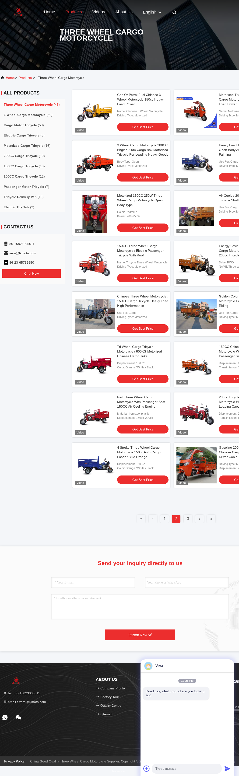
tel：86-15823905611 (23, 693)
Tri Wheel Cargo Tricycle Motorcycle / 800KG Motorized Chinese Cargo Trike (139, 351)
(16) (27, 145)
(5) (24, 135)
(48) (32, 104)
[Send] (227, 768)
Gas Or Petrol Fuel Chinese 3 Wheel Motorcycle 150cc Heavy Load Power (140, 99)
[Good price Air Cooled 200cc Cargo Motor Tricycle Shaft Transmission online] (196, 213)
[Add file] (146, 768)
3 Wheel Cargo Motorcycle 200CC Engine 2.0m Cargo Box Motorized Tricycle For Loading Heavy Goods (142, 149)
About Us (124, 12)
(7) (26, 187)
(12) (24, 176)
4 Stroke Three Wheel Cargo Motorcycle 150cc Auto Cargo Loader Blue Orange (139, 452)
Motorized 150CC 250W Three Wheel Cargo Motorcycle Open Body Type (140, 200)
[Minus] (227, 666)
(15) (24, 197)
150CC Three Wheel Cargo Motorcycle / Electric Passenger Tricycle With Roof (140, 250)
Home (49, 12)
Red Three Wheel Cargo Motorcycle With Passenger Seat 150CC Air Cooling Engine (141, 401)
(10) (24, 156)
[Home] (18, 12)
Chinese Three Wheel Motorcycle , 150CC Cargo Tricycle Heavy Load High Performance (142, 301)
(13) (24, 166)
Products (73, 12)
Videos (98, 12)
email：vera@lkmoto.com (26, 702)
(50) (28, 115)
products (25, 78)
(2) (19, 207)
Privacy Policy (14, 761)
